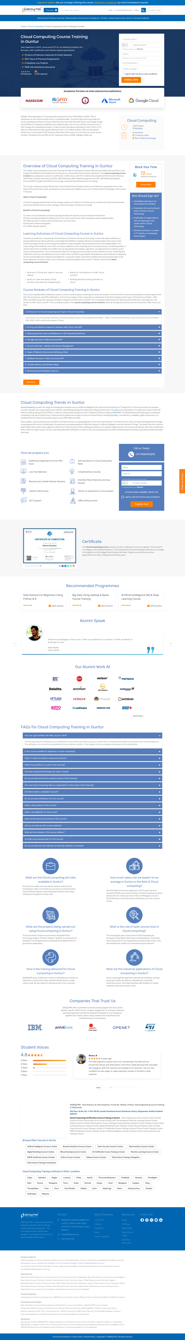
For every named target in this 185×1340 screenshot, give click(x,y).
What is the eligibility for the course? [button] (41, 812)
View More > (31, 382)
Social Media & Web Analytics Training (35, 1269)
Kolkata (84, 1188)
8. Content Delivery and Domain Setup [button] (42, 364)
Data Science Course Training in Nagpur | (100, 1280)
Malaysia (45, 1194)
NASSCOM (117, 413)
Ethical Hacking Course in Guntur (73, 1152)
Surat (110, 1183)
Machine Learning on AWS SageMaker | (80, 1308)
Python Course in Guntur (70, 1157)
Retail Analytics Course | (95, 1263)
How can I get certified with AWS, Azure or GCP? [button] (46, 735)
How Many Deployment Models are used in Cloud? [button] (47, 772)
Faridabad (125, 1178)
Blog (137, 10)
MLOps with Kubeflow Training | (33, 1308)
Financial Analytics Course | (75, 1260)
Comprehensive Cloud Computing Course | (37, 1297)
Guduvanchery (134, 1188)
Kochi (94, 1188)
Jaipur (29, 1178)
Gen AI (129, 18)
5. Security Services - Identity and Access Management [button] (49, 346)
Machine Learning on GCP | (31, 1311)
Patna (78, 1178)
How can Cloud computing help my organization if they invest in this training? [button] (59, 785)
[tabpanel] (117, 1070)
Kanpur (99, 1183)
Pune (46, 1188)
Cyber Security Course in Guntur (110, 1146)
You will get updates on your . (132, 49)
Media (96, 1232)
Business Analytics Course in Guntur (77, 1146)
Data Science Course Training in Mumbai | (37, 1286)
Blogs (124, 1220)
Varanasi (138, 1178)
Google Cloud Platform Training (112, 1297)
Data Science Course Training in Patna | (110, 1283)
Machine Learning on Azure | (106, 1308)
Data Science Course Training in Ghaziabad (72, 1289)
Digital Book (127, 1228)
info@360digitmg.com (70, 1234)
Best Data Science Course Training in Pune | (102, 1286)
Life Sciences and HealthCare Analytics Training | (105, 1260)
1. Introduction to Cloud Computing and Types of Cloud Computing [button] (54, 312)
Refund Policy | (90, 1336)
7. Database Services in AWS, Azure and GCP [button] (44, 358)
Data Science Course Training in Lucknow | (78, 1283)
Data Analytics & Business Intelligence (83, 18)
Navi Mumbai (70, 1188)
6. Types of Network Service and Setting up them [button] (46, 352)
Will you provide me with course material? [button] (43, 825)
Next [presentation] (98, 1087)
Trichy (65, 1183)
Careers (97, 1224)
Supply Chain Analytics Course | (50, 1263)
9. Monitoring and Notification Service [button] (41, 371)
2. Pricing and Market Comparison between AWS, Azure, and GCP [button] (53, 327)
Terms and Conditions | (61, 1336)
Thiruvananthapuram (106, 1178)
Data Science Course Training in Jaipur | (68, 1280)
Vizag (147, 1183)
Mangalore (53, 1183)
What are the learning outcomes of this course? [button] (46, 819)
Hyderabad (31, 1194)
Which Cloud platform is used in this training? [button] (45, 765)
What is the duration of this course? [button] (40, 805)
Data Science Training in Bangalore (126, 1157)
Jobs (110, 10)
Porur (56, 1188)
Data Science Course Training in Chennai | (37, 1280)
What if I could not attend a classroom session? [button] (46, 758)
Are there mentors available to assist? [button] (41, 792)
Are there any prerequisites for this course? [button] (44, 839)
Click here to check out (105, 2)
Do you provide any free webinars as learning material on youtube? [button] (54, 846)
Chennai (87, 1183)
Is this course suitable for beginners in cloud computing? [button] (50, 751)
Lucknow (67, 1178)
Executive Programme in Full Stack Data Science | (40, 1314)
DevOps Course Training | (55, 1308)
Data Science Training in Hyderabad (41, 1163)
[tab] (92, 312)
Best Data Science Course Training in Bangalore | (106, 1277)
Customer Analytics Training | (74, 1263)
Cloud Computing (36, 26)
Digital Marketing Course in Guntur (40, 1152)
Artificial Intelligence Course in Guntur (42, 1146)
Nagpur (55, 1178)
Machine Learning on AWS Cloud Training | (77, 1311)
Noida (76, 1183)
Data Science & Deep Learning (50, 18)
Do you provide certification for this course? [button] (44, 798)
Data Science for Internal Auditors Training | (103, 1266)
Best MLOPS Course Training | (96, 1305)
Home (23, 26)
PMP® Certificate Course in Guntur (41, 1157)
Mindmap (126, 1224)
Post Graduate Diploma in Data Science (74, 1314)
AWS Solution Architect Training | (67, 1297)
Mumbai (149, 1188)
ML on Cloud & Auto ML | (51, 1311)
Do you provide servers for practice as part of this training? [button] (51, 778)
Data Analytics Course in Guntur (141, 1146)
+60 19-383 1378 (67, 1239)
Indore (119, 1188)
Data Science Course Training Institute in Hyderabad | (67, 1277)
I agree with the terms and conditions (141, 74)
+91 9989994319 (145, 454)
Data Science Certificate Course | (33, 1277)
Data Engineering (117, 18)
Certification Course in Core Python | (70, 1305)
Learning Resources (124, 10)
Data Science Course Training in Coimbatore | (38, 1289)
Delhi (29, 1183)
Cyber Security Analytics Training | (73, 1266)
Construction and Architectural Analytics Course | (40, 1266)
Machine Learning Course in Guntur (145, 1152)
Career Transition (101, 1236)
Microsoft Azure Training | (90, 1297)
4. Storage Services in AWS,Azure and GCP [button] (43, 340)
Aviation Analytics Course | (54, 1260)
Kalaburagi (107, 1188)
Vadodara (42, 1178)
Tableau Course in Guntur (96, 1157)
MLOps (104, 18)
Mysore (40, 1183)
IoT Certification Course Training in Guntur (108, 1152)
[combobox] (125, 45)
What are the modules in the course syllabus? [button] (45, 832)
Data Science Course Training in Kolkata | (69, 1286)
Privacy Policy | (77, 1336)
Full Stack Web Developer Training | (107, 1311)
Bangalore (122, 1183)
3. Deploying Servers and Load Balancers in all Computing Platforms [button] (55, 333)
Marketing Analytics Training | (32, 1260)
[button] (14, 643)
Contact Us (99, 1220)
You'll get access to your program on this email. (134, 58)
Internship (98, 1228)
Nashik (89, 1178)
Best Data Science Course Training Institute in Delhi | (41, 1283)
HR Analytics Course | (29, 1263)
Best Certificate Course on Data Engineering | (38, 1305)
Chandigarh (152, 1178)
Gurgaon (135, 1183)
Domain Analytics (141, 18)
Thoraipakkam (33, 1188)
